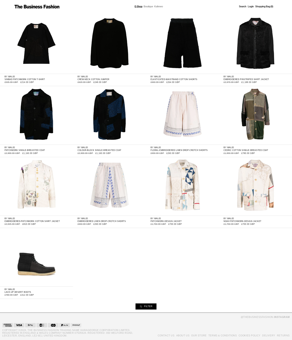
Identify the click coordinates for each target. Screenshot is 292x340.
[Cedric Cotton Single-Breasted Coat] (255, 115)
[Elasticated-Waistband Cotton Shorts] (182, 44)
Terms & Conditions (222, 335)
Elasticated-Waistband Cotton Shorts (174, 79)
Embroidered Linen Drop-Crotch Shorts (102, 221)
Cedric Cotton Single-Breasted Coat (246, 150)
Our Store (199, 335)
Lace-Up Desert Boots (18, 292)
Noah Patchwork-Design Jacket (242, 221)
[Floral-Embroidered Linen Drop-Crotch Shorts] (182, 115)
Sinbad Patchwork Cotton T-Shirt (25, 79)
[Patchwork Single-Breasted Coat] (36, 115)
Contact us (166, 335)
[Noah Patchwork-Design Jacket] (255, 186)
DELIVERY (268, 335)
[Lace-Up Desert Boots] (36, 257)
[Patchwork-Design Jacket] (182, 186)
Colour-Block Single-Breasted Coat (99, 150)
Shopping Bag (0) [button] (264, 6)
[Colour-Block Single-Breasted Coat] (109, 115)
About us (183, 335)
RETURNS (283, 335)
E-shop (138, 6)
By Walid (10, 76)
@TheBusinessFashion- (265, 317)
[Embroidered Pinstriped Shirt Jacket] (255, 44)
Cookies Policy (250, 335)
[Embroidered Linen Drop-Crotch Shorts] (109, 186)
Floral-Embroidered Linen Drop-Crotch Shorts (179, 150)
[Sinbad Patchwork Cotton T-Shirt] (36, 44)
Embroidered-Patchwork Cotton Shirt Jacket (32, 221)
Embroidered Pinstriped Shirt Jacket (246, 79)
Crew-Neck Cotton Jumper (93, 79)
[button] (242, 6)
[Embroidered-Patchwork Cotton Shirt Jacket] (36, 186)
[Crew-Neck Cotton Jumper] (109, 44)
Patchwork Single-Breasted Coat (25, 150)
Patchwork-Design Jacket (166, 221)
